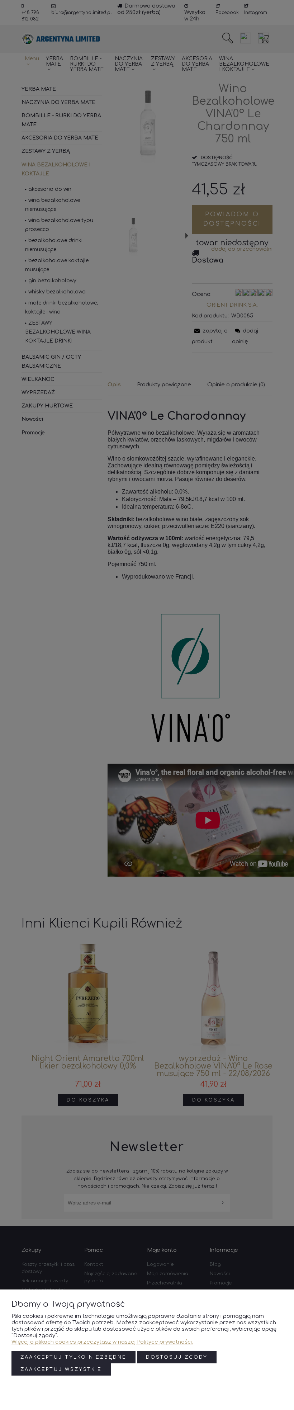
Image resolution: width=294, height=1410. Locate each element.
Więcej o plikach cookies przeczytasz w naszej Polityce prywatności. (102, 1342)
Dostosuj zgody (177, 1357)
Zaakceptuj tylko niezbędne (73, 1357)
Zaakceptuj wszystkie (61, 1369)
